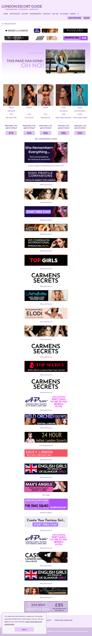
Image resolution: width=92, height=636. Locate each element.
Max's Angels (46, 495)
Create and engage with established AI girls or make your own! (46, 166)
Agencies (46, 14)
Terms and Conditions (63, 620)
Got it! (24, 629)
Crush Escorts (29, 117)
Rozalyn (29, 107)
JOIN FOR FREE (74, 18)
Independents (35, 14)
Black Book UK (45, 117)
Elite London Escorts (46, 185)
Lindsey (80, 107)
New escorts (15, 14)
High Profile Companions (63, 117)
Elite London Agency (46, 512)
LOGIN (86, 18)
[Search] (78, 14)
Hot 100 (55, 14)
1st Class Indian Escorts (46, 445)
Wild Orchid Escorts (46, 428)
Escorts (25, 14)
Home (5, 14)
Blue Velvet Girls (11, 117)
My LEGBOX (64, 14)
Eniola (64, 107)
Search (73, 14)
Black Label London (46, 202)
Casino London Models (80, 117)
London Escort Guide (22, 6)
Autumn (45, 107)
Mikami (11, 107)
